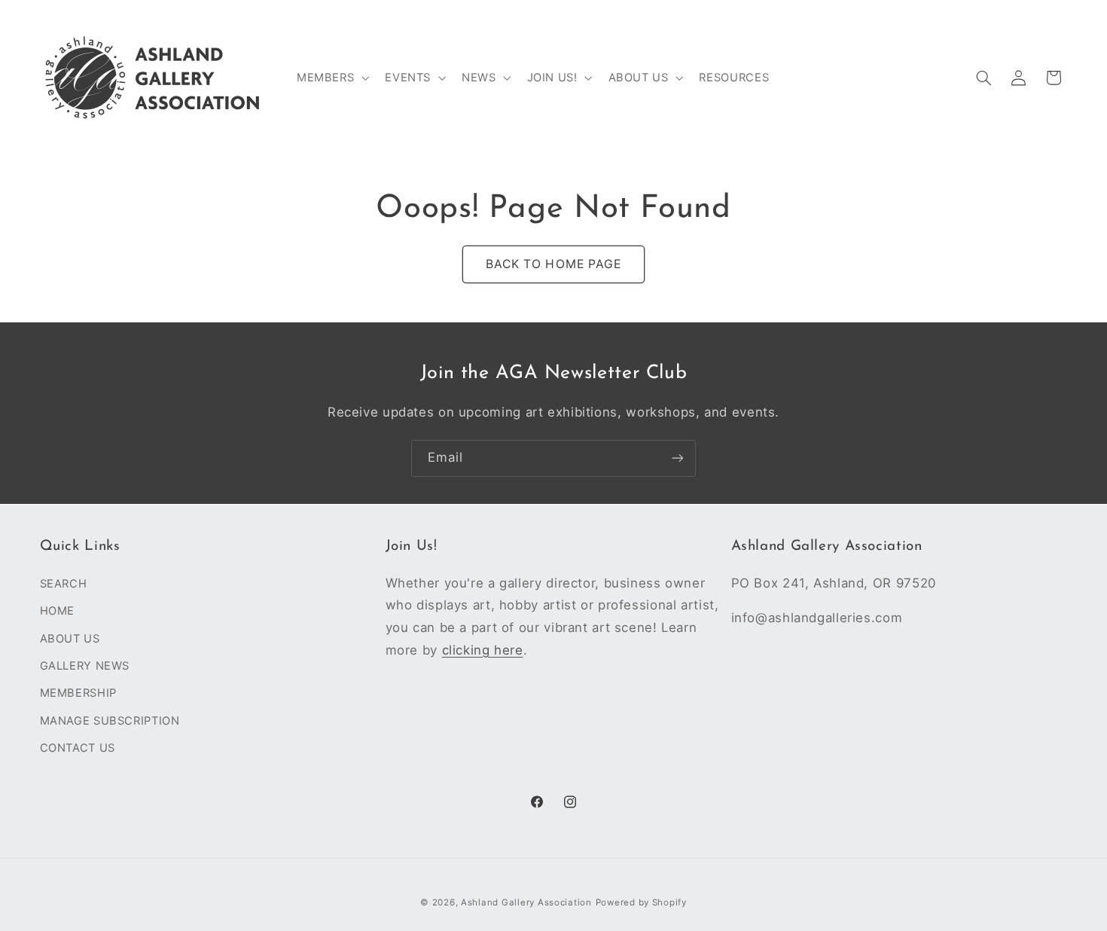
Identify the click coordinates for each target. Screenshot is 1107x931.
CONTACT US (77, 748)
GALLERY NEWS (85, 665)
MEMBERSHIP (78, 693)
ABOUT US (70, 638)
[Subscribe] (677, 458)
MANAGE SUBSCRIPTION (110, 720)
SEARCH (63, 583)
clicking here (482, 649)
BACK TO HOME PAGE (553, 264)
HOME (57, 611)
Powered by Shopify (641, 901)
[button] (331, 77)
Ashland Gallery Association (526, 901)
